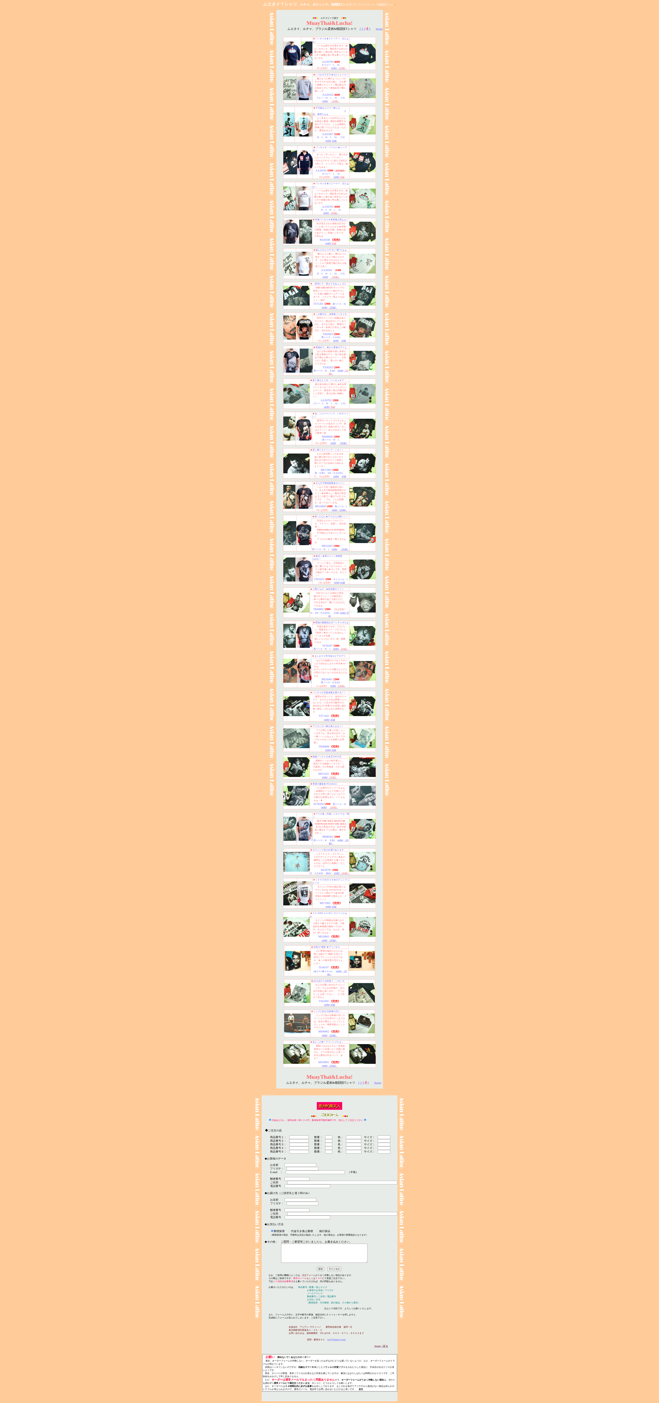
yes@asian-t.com (336, 1339)
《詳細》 (332, 307)
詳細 (334, 141)
